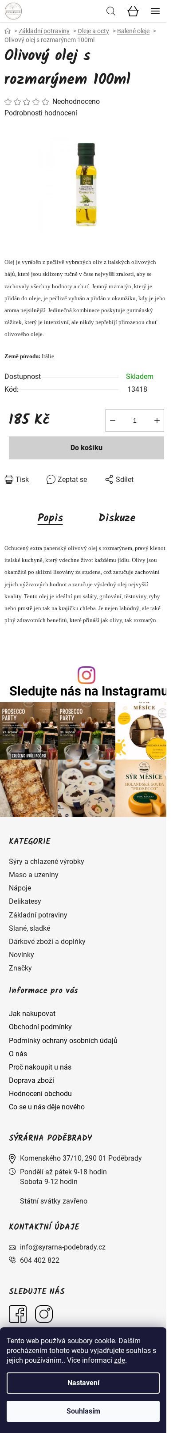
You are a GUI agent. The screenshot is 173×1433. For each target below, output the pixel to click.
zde (119, 1360)
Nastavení (83, 1383)
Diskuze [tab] (117, 518)
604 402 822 (39, 1260)
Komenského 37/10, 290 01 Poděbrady (81, 1158)
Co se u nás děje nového (47, 1107)
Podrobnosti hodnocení (40, 113)
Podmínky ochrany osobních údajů (63, 1040)
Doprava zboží (31, 1080)
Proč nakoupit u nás (40, 1067)
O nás (18, 1054)
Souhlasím (83, 1411)
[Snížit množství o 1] (112, 420)
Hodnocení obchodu (40, 1093)
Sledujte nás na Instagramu (88, 691)
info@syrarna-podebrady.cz (63, 1247)
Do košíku (86, 447)
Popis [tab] (50, 518)
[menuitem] (46, 862)
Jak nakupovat (32, 1013)
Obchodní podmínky (40, 1027)
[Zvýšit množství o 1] (157, 420)
